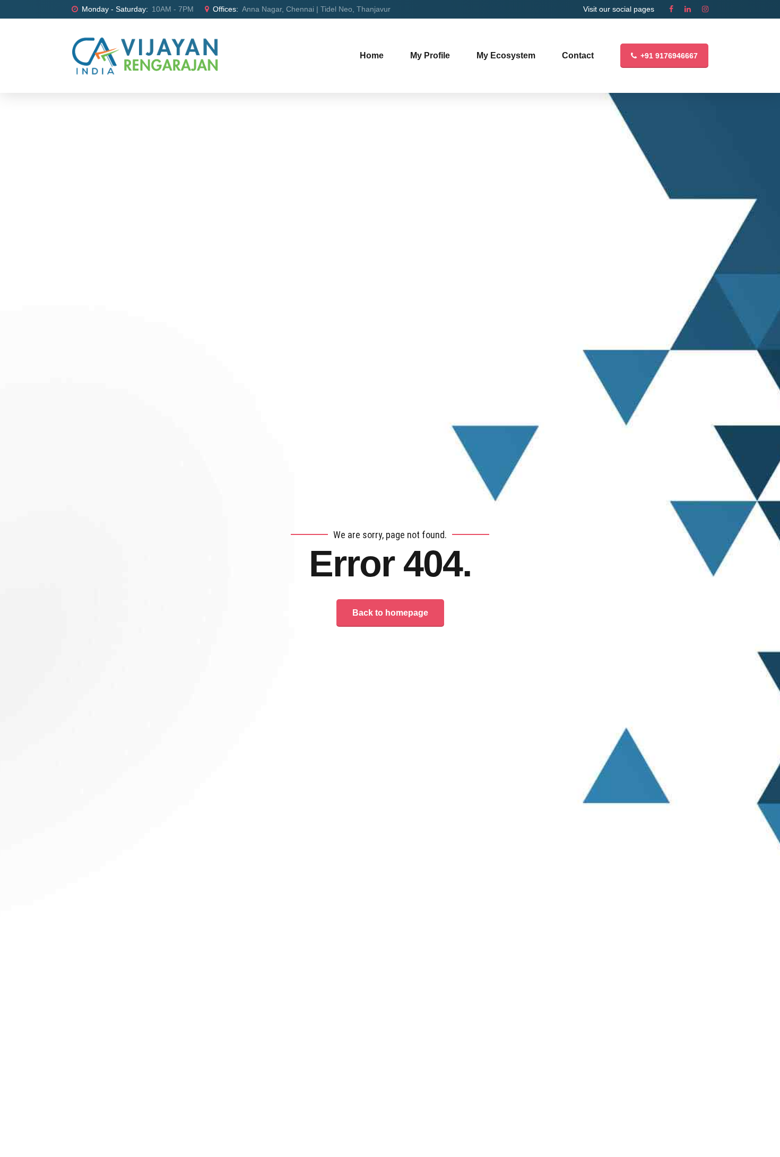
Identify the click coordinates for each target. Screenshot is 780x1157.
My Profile (430, 55)
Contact (578, 55)
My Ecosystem (505, 55)
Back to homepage (390, 612)
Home (372, 55)
